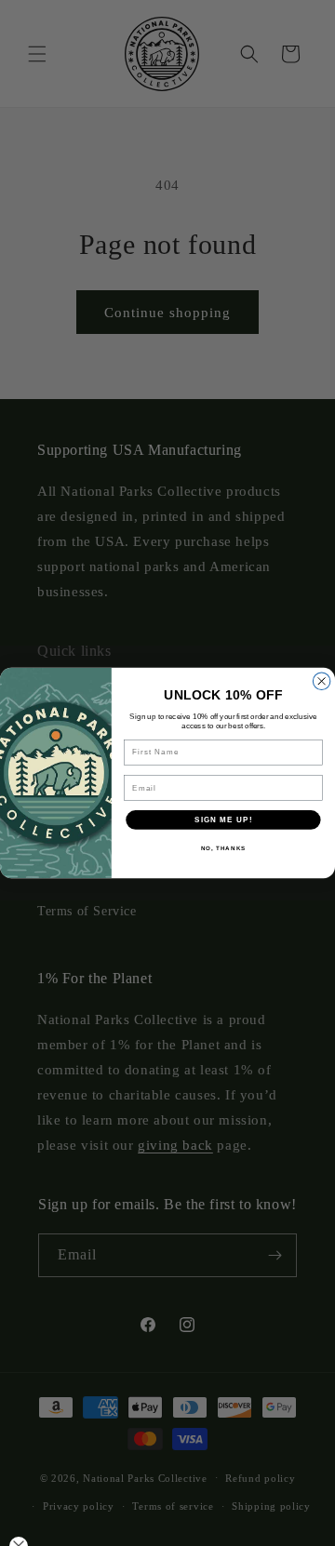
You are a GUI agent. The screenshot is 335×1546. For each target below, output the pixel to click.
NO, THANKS (224, 849)
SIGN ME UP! (223, 820)
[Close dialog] (321, 681)
